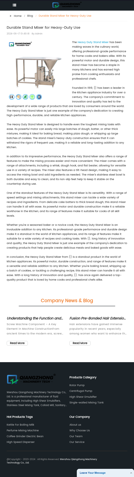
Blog (30, 16)
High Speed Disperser (21, 442)
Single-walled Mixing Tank (86, 403)
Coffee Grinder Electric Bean (25, 436)
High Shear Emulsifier (83, 397)
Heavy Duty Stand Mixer (93, 42)
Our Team (76, 436)
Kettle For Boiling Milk (20, 425)
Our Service (76, 442)
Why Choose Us (79, 430)
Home (18, 16)
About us (75, 425)
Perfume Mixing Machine (23, 430)
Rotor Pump (77, 385)
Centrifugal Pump (80, 391)
